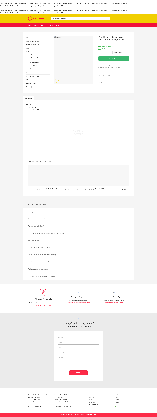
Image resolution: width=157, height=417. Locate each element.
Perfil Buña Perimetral (51, 188)
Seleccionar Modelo (103, 52)
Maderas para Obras (32, 38)
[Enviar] (107, 18)
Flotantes (30, 54)
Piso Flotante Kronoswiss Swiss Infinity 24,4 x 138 (119, 189)
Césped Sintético (31, 83)
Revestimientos (30, 73)
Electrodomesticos (31, 80)
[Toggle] (130, 212)
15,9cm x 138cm (34, 60)
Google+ (117, 399)
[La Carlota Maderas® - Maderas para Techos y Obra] (38, 18)
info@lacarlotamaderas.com (36, 406)
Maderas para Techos (32, 41)
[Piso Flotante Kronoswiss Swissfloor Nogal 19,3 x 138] (70, 175)
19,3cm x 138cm (34, 62)
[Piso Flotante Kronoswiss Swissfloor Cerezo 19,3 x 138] (86, 175)
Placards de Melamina (32, 76)
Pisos (27, 51)
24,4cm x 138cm (34, 65)
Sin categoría (30, 87)
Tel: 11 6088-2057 (59, 397)
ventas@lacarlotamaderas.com (62, 406)
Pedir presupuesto (114, 58)
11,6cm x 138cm (34, 57)
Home (29, 25)
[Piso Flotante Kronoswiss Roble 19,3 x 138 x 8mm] (36, 175)
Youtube (117, 402)
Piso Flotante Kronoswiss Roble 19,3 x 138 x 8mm (35, 189)
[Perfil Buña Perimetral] (53, 175)
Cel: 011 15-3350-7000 (60, 399)
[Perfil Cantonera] (103, 175)
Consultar (58, 25)
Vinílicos (30, 68)
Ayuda (42, 25)
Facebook (117, 394)
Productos (36, 25)
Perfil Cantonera (99, 188)
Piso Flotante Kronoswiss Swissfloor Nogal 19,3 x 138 (70, 189)
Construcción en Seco (32, 44)
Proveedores (49, 25)
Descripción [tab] (28, 98)
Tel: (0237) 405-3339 (34, 397)
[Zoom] (57, 81)
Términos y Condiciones (95, 404)
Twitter (117, 397)
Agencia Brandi (92, 414)
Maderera (29, 48)
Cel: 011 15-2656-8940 (34, 399)
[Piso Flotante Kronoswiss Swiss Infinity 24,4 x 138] (120, 175)
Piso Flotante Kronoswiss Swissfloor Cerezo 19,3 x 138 (86, 189)
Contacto (91, 407)
